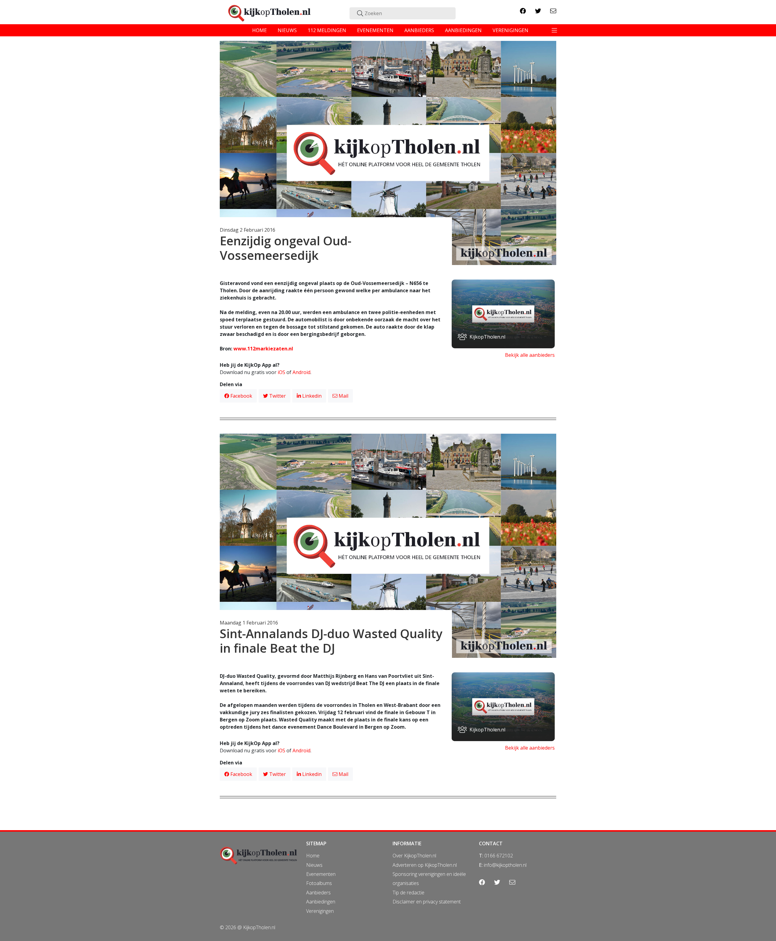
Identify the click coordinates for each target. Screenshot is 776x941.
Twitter (277, 396)
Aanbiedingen (320, 901)
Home (312, 855)
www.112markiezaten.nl (263, 348)
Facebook (240, 396)
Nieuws (314, 865)
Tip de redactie (408, 892)
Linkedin (311, 396)
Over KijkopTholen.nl (414, 855)
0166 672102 (498, 855)
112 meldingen (327, 30)
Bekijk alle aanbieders (530, 355)
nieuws (287, 30)
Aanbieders (318, 892)
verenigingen (510, 30)
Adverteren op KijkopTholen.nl (425, 865)
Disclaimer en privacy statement (427, 901)
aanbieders (419, 30)
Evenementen (321, 874)
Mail (342, 396)
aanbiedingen (463, 30)
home (259, 30)
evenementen (375, 30)
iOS (281, 372)
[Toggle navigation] (554, 30)
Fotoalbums (319, 883)
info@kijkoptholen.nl (505, 865)
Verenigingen (320, 911)
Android (301, 372)
